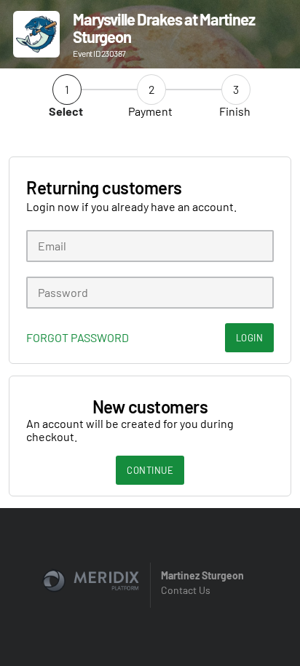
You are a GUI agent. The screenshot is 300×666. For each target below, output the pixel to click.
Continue (150, 470)
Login (250, 338)
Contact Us (185, 590)
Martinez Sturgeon (202, 575)
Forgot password (77, 337)
